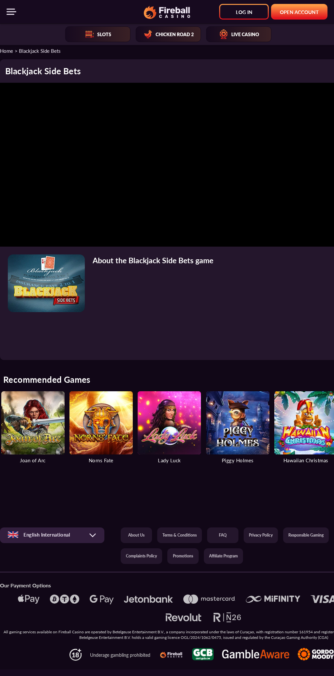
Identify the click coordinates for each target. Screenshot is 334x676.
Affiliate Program (223, 556)
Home (6, 50)
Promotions (183, 556)
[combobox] (52, 535)
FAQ (223, 535)
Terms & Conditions (179, 535)
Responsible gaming (306, 535)
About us (136, 535)
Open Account (299, 11)
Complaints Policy (141, 556)
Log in (244, 11)
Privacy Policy (261, 535)
